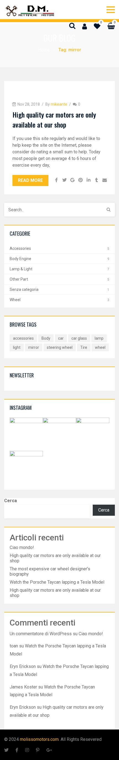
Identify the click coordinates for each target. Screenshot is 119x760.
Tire (83, 347)
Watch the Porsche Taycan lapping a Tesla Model (57, 582)
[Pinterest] (80, 180)
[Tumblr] (96, 180)
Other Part (19, 279)
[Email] (104, 180)
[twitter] (64, 180)
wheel (100, 347)
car (61, 338)
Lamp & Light (21, 269)
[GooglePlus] (72, 180)
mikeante (59, 104)
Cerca (10, 500)
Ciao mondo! (22, 547)
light (16, 347)
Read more (30, 180)
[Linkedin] (88, 180)
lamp (99, 338)
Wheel (15, 300)
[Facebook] (56, 180)
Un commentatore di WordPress (41, 633)
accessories (23, 338)
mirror (33, 347)
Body (46, 338)
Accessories (20, 248)
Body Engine (20, 258)
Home (44, 49)
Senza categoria (24, 289)
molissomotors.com (39, 739)
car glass (79, 338)
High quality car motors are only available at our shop (54, 119)
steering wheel (60, 347)
